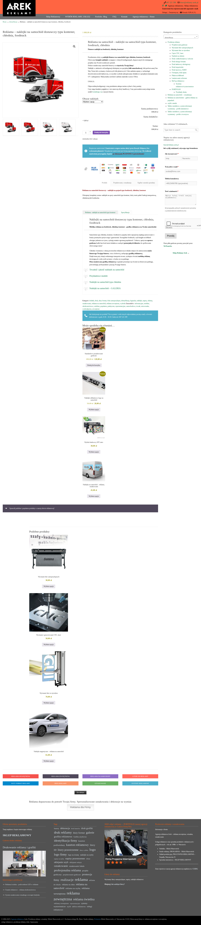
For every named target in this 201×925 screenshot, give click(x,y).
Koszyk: (189, 12)
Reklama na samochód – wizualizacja (180, 95)
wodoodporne (86, 309)
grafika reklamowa (63, 836)
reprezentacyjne (120, 306)
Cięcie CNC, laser (177, 53)
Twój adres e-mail (172, 167)
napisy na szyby (59, 859)
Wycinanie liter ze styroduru (181, 50)
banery (56, 828)
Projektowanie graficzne (179, 45)
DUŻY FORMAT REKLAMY (20, 783)
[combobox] (181, 37)
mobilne (146, 303)
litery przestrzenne (68, 849)
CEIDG (195, 869)
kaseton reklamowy (77, 844)
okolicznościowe (87, 306)
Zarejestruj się (173, 12)
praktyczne (111, 306)
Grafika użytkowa (80, 837)
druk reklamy (63, 832)
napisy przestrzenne (75, 858)
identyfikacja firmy (65, 840)
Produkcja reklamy (174, 42)
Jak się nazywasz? (172, 154)
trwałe (138, 306)
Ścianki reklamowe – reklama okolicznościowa (20, 890)
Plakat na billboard (178, 75)
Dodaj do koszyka (101, 132)
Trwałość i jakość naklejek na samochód (106, 269)
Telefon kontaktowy (172, 179)
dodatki (91, 301)
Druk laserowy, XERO (179, 70)
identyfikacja (13, 22)
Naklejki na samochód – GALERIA (105, 288)
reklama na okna (68, 885)
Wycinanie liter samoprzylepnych (182, 48)
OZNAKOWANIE (100, 783)
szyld (69, 907)
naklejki (139, 301)
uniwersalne (145, 306)
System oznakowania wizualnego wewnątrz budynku (22, 895)
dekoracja (65, 828)
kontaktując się (97, 92)
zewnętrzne (96, 309)
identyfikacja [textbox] (180, 38)
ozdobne (97, 306)
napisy (145, 301)
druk (96, 301)
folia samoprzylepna (113, 301)
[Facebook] (163, 6)
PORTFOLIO (176, 89)
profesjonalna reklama (67, 870)
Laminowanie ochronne (179, 78)
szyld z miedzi (172, 103)
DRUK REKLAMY (60, 783)
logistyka (133, 301)
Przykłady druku (181, 92)
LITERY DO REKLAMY (140, 776)
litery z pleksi (84, 850)
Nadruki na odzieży (178, 56)
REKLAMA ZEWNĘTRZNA (60, 776)
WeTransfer (168, 246)
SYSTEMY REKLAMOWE (140, 783)
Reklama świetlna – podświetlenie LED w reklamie (21, 884)
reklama (81, 879)
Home (5, 22)
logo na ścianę (73, 855)
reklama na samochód (99, 303)
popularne (103, 306)
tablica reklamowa (79, 907)
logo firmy (60, 854)
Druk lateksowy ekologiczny (181, 64)
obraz (88, 859)
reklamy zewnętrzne (61, 903)
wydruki (123, 303)
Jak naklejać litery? (118, 884)
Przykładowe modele (98, 276)
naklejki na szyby (87, 855)
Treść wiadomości (171, 191)
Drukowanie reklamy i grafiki (19, 847)
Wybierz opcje (94, 410)
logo (92, 849)
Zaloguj (164, 12)
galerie (90, 832)
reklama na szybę (72, 888)
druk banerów (75, 828)
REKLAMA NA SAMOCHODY (100, 776)
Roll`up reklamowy (178, 81)
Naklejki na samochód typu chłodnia (105, 282)
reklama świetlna (83, 899)
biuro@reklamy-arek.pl (189, 2)
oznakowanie (86, 303)
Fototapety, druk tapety (179, 73)
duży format (103, 301)
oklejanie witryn (75, 862)
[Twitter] (166, 6)
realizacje (67, 880)
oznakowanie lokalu (76, 866)
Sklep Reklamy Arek (180, 253)
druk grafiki (87, 828)
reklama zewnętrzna (113, 303)
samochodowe (131, 306)
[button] (74, 46)
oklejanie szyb (61, 862)
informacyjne (139, 303)
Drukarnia (97, 919)
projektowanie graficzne (72, 875)
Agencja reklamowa (17, 919)
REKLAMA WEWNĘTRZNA (20, 776)
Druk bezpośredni (177, 67)
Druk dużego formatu (179, 62)
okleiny (150, 301)
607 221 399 (171, 2)
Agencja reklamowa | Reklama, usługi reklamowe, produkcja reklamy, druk (19, 8)
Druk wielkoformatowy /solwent (182, 59)
